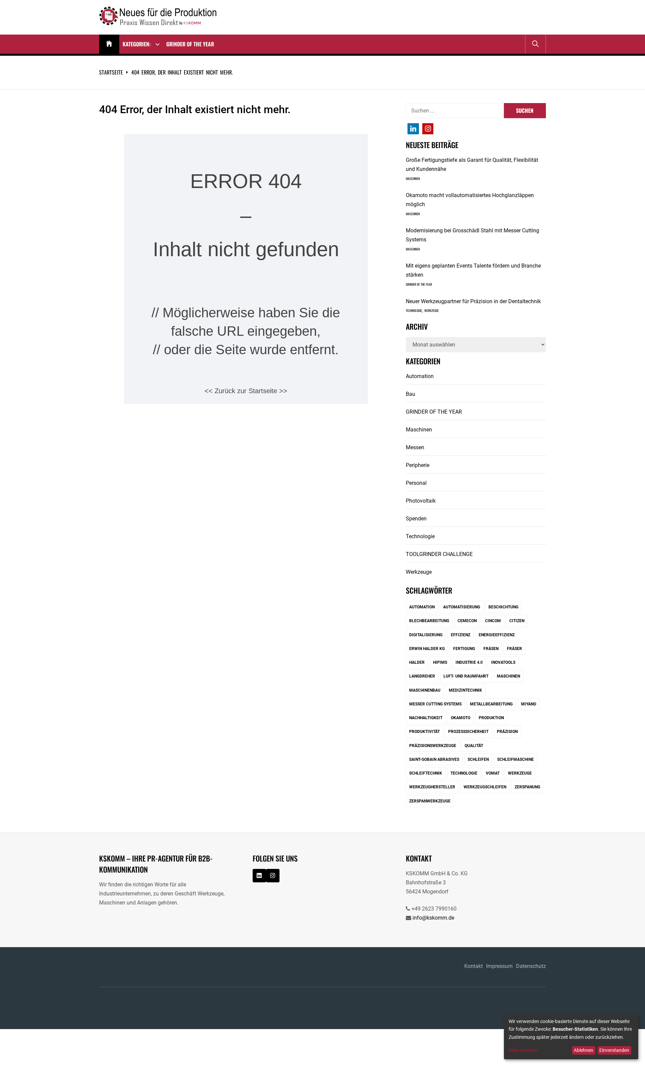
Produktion (491, 717)
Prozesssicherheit (468, 731)
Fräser (514, 648)
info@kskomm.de (433, 918)
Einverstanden (614, 1050)
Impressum (499, 966)
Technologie (414, 310)
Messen (415, 447)
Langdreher (422, 676)
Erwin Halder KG (427, 648)
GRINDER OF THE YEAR (190, 44)
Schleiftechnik (425, 773)
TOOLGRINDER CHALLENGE (439, 554)
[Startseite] (109, 44)
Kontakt (473, 966)
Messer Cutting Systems (435, 704)
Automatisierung (461, 607)
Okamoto (460, 717)
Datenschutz (531, 966)
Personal (416, 483)
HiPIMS (440, 662)
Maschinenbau (424, 690)
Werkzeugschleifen (485, 787)
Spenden (416, 518)
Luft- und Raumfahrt (465, 676)
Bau (410, 394)
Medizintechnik (465, 690)
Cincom (493, 620)
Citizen (516, 620)
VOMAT (493, 773)
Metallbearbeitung (491, 704)
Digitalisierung (425, 635)
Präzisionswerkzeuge (432, 745)
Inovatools (503, 662)
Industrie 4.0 (469, 662)
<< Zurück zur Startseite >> (246, 391)
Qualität (474, 745)
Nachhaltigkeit (425, 717)
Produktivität (424, 731)
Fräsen (491, 648)
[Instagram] (413, 129)
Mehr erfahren (523, 1050)
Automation (420, 376)
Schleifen (478, 759)
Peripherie (417, 465)
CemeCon (467, 620)
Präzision (507, 731)
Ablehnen (583, 1050)
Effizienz (460, 635)
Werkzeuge (431, 310)
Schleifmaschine (515, 759)
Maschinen (413, 178)
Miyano (528, 704)
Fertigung (464, 648)
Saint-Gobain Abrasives (434, 759)
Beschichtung (503, 607)
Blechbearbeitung (429, 620)
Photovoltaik (421, 501)
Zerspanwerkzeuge (429, 801)
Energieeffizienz (497, 635)
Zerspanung (527, 787)
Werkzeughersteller (432, 787)
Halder (417, 662)
